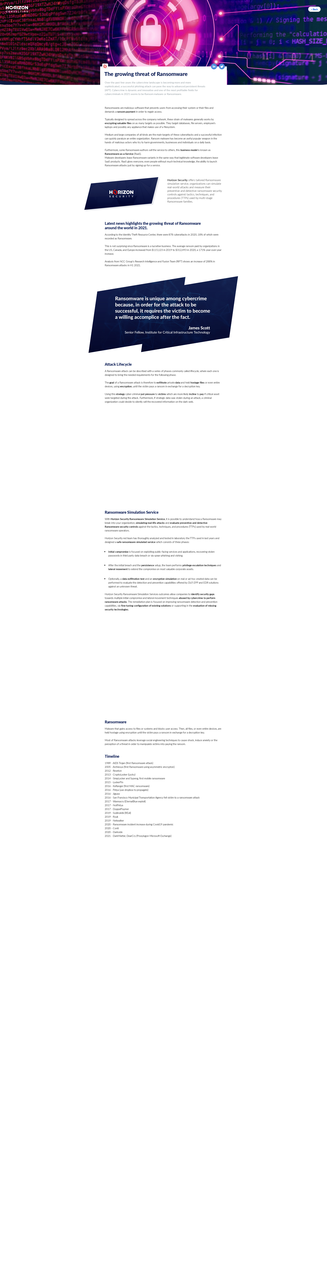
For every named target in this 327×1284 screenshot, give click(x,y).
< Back (314, 9)
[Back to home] (17, 9)
